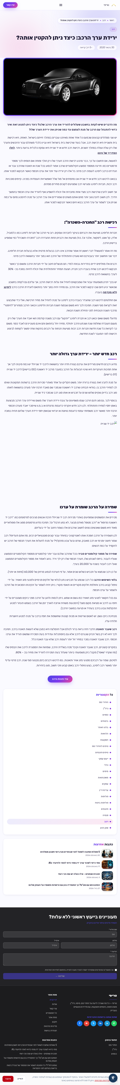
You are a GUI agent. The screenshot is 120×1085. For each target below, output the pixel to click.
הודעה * (113, 951)
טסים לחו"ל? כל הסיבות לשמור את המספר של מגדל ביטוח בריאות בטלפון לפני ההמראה (32, 1067)
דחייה (20, 1078)
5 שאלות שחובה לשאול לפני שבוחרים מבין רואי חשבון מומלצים (31, 1045)
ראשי (112, 20)
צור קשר (53, 1008)
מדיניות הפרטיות (102, 1080)
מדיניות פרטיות (50, 1026)
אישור (8, 1078)
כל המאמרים (51, 1013)
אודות (54, 1004)
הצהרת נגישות (50, 1030)
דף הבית (53, 999)
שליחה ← (60, 976)
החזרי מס (113, 1045)
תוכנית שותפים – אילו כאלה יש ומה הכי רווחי (38, 1053)
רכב (104, 20)
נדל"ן (114, 1049)
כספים (114, 1053)
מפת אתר (53, 1017)
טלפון (114, 940)
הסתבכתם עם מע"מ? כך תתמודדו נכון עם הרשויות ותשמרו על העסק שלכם (30, 1059)
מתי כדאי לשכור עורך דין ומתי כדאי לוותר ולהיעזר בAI (34, 1049)
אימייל (56, 940)
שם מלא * (113, 929)
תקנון (54, 1021)
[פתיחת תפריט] (60, 5)
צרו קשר (10, 5)
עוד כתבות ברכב (60, 679)
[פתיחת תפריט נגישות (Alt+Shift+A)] (113, 1078)
